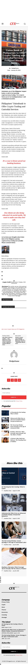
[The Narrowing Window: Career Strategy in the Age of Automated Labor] (5, 426)
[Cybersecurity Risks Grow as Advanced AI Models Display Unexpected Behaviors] (5, 419)
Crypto (14, 47)
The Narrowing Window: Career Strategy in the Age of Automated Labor (18, 426)
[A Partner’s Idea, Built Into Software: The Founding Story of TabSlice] (5, 440)
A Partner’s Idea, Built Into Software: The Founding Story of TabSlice (18, 440)
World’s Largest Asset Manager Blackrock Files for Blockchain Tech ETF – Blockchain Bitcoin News (20, 340)
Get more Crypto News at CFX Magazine (13, 329)
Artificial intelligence (7, 633)
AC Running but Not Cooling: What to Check (18, 413)
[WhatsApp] (19, 380)
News (3, 627)
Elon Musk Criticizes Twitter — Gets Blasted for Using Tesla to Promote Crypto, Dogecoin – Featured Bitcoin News (7, 341)
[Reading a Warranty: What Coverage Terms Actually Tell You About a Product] (5, 433)
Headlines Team (7, 490)
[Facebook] (8, 380)
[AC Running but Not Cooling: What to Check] (5, 413)
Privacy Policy (19, 401)
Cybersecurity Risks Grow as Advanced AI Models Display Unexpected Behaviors (17, 419)
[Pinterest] (15, 380)
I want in (13, 397)
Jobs (3, 638)
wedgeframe (15, 68)
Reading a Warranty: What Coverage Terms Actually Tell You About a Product (18, 433)
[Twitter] (12, 380)
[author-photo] (3, 491)
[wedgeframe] (14, 355)
